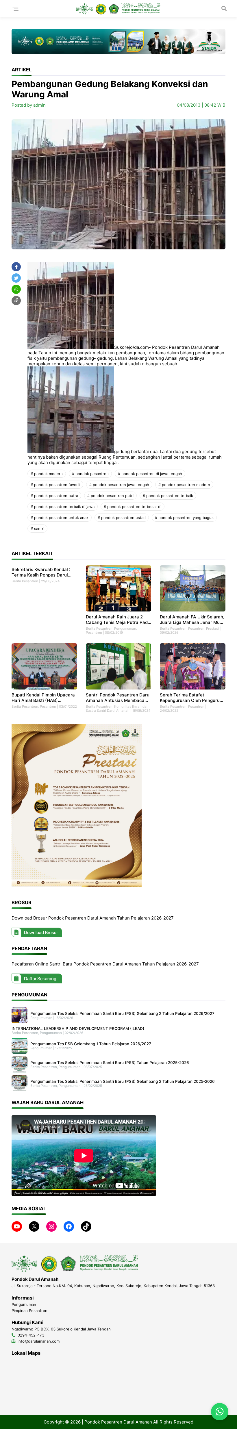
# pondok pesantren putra (54, 495)
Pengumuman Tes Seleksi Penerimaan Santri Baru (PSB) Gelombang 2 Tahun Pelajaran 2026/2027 (122, 1013)
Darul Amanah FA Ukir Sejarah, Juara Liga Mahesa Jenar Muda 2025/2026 (192, 619)
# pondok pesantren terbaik (168, 495)
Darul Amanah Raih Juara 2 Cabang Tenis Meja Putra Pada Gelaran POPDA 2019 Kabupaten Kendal (118, 619)
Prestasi (212, 629)
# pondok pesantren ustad (122, 517)
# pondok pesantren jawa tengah (119, 484)
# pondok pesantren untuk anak (59, 517)
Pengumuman (125, 629)
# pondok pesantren (90, 473)
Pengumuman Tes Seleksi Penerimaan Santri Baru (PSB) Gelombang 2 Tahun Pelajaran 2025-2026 (122, 1081)
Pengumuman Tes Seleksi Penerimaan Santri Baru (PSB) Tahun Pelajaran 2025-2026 (109, 1062)
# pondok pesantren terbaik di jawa (63, 506)
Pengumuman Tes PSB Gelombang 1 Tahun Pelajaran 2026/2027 (90, 1043)
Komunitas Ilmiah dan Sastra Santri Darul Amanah (117, 709)
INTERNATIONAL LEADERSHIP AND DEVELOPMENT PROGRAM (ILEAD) (78, 1028)
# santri (37, 528)
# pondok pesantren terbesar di (132, 506)
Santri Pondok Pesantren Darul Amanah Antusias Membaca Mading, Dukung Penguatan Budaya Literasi (118, 697)
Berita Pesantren (25, 581)
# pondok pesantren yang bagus (184, 517)
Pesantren (94, 633)
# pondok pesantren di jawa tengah (150, 473)
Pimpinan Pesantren (29, 1310)
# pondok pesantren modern (184, 484)
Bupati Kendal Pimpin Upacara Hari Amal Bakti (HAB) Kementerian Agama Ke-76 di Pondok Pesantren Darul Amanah (43, 697)
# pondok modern (47, 473)
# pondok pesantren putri (110, 495)
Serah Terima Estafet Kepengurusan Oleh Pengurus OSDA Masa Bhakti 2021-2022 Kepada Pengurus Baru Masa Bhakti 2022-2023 (191, 697)
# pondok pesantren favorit (55, 484)
